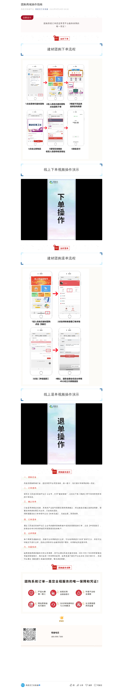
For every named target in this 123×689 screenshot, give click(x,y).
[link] (33, 685)
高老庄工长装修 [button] (41, 9)
